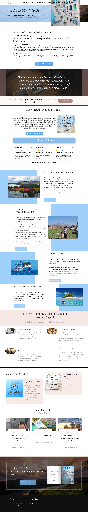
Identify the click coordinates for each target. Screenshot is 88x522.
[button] (74, 153)
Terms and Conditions (22, 507)
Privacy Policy (30, 507)
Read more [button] (17, 158)
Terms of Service (37, 507)
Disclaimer (25, 509)
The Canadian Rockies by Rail (44, 436)
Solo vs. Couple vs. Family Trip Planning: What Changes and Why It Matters (70, 438)
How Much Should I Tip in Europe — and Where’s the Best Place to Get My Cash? (18, 438)
